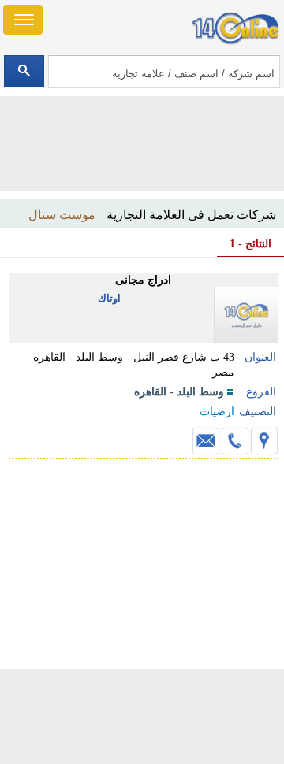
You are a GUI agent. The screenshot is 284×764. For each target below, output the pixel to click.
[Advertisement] (142, 716)
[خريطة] (264, 441)
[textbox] (163, 71)
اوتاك (109, 298)
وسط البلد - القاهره (179, 392)
